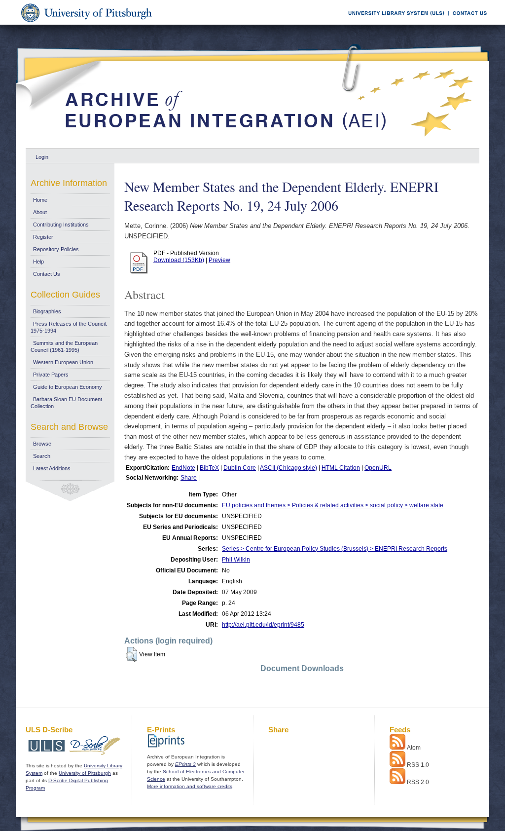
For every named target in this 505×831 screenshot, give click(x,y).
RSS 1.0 (418, 764)
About (40, 212)
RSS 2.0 (418, 782)
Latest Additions (52, 468)
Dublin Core (239, 467)
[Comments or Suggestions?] (467, 23)
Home (40, 200)
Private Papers (51, 375)
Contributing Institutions (61, 224)
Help (38, 261)
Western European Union (63, 362)
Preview (219, 260)
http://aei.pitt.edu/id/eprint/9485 (263, 624)
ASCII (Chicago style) (288, 467)
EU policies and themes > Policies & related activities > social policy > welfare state (332, 505)
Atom (414, 747)
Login (42, 157)
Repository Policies (56, 249)
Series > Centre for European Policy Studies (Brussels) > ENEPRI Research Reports (334, 548)
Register (43, 237)
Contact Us (46, 274)
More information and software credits (189, 786)
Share (188, 477)
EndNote (183, 467)
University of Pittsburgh (85, 773)
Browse (42, 444)
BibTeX (209, 467)
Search (41, 456)
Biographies (47, 311)
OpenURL (378, 467)
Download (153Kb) (178, 260)
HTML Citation (341, 467)
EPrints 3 (185, 764)
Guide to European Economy (67, 387)
